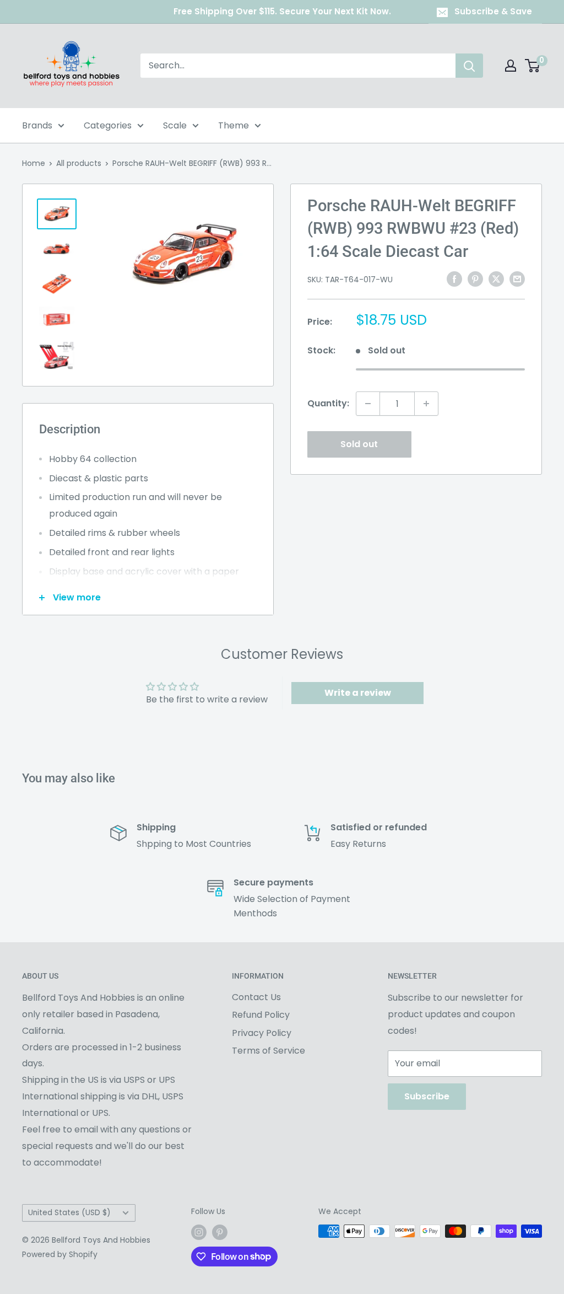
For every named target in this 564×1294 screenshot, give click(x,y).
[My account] (510, 66)
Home (33, 163)
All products (78, 163)
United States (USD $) (69, 1212)
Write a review (357, 692)
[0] (533, 65)
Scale (175, 125)
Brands (37, 125)
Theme (233, 125)
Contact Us (256, 997)
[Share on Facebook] (454, 278)
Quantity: (328, 403)
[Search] (469, 65)
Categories (108, 125)
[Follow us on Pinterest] (219, 1232)
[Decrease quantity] (367, 403)
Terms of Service (268, 1050)
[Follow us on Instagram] (199, 1232)
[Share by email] (517, 278)
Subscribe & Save (493, 11)
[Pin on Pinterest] (475, 278)
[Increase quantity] (426, 403)
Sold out (359, 444)
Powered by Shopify (59, 1254)
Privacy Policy (261, 1033)
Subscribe (426, 1096)
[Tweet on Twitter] (496, 278)
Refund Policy (261, 1014)
